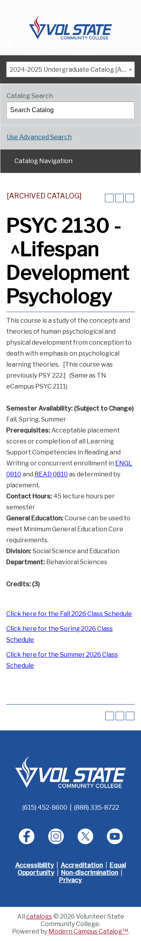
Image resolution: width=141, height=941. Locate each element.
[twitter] (85, 836)
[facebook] (26, 836)
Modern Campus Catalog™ (88, 931)
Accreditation (82, 865)
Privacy (70, 880)
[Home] (71, 27)
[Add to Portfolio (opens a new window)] (109, 198)
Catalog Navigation (43, 161)
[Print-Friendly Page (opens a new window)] (119, 198)
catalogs (39, 916)
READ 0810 (51, 474)
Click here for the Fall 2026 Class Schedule (69, 614)
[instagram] (56, 836)
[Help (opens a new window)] (129, 198)
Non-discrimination (89, 872)
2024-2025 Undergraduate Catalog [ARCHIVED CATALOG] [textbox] (72, 69)
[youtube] (115, 836)
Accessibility (34, 865)
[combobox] (70, 69)
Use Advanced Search (39, 137)
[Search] (126, 110)
